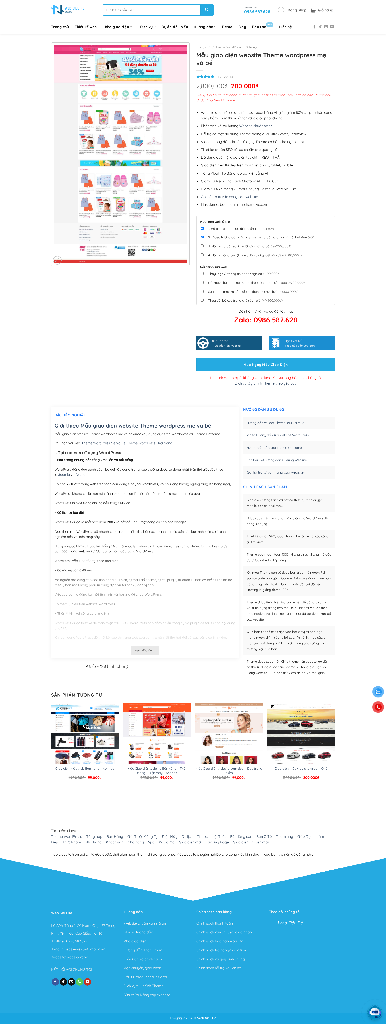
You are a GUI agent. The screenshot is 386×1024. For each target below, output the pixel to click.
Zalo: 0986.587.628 (265, 319)
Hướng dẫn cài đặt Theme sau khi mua (275, 423)
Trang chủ (60, 27)
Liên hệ (285, 27)
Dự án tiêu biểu (175, 27)
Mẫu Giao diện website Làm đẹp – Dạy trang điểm (229, 771)
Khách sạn (114, 842)
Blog (242, 27)
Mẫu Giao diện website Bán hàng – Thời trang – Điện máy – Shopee (157, 771)
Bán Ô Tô (264, 836)
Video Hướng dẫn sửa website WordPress (278, 435)
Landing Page (217, 842)
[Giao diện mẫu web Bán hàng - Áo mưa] (85, 747)
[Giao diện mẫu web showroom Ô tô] (301, 747)
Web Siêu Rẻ (290, 922)
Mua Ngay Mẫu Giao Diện (265, 364)
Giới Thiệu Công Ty (142, 836)
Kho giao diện (117, 27)
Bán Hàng (115, 836)
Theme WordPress (66, 836)
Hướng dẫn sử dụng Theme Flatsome (274, 448)
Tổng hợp (94, 836)
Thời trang (284, 836)
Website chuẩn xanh (255, 126)
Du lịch (187, 836)
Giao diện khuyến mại (251, 842)
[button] (292, 10)
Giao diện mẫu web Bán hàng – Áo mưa (84, 769)
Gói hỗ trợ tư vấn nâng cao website (229, 196)
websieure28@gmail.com (84, 949)
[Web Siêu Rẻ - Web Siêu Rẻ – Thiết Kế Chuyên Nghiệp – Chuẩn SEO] (68, 10)
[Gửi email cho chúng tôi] (326, 27)
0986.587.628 (76, 941)
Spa (151, 842)
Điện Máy (169, 836)
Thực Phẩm (71, 842)
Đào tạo (262, 26)
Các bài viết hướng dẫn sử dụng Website (277, 460)
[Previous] (53, 792)
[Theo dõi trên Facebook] (314, 27)
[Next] (65, 792)
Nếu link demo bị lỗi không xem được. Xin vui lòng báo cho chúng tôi (265, 377)
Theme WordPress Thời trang (236, 47)
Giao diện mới (190, 842)
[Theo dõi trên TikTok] (320, 27)
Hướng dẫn (203, 27)
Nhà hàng (93, 842)
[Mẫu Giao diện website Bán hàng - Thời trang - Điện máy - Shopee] (157, 747)
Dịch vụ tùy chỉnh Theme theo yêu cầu (266, 383)
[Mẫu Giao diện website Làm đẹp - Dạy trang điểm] (229, 747)
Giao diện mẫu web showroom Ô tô (301, 769)
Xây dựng (167, 842)
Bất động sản (241, 836)
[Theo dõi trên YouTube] (332, 27)
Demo (227, 27)
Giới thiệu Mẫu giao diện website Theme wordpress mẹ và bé (133, 425)
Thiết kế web (86, 27)
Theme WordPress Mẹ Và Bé (103, 443)
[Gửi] (206, 10)
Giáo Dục (304, 836)
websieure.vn (77, 957)
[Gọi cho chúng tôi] (79, 982)
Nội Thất (219, 836)
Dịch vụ (146, 27)
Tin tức (202, 836)
